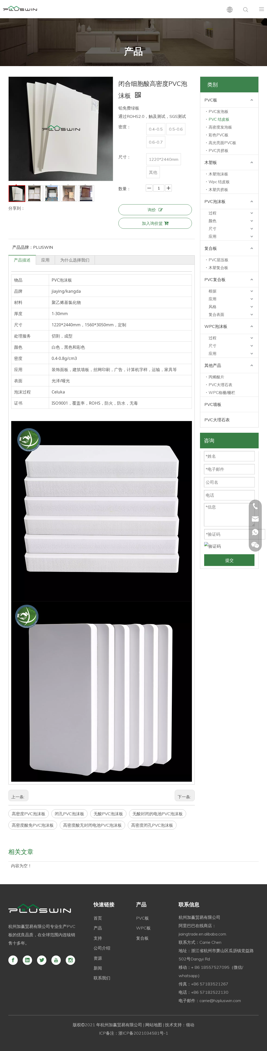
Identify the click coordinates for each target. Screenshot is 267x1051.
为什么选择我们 (74, 260)
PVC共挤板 (218, 150)
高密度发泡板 (220, 127)
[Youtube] (56, 960)
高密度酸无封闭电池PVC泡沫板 (92, 825)
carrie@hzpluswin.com (220, 1000)
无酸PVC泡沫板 (108, 813)
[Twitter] (41, 960)
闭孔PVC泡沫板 (69, 813)
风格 (212, 306)
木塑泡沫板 (218, 173)
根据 (212, 291)
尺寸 (212, 228)
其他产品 (212, 365)
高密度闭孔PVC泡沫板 (152, 825)
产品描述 (22, 260)
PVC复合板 (215, 279)
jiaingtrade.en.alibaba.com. (203, 934)
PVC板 (210, 100)
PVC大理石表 (220, 384)
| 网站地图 (152, 1024)
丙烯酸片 (216, 376)
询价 (152, 209)
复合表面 (216, 314)
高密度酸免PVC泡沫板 (33, 825)
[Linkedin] (27, 960)
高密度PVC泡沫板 (28, 813)
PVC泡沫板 (215, 201)
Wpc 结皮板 (219, 181)
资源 (98, 958)
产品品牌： (22, 247)
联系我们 (102, 977)
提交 (229, 560)
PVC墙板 (212, 404)
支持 (98, 938)
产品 (98, 928)
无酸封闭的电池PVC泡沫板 (157, 813)
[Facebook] (13, 960)
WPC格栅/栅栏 (222, 392)
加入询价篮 (152, 223)
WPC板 (143, 928)
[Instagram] (70, 960)
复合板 (210, 248)
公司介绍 (102, 948)
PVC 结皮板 (219, 119)
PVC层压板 (218, 259)
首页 (98, 918)
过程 (212, 213)
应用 (45, 260)
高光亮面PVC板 (222, 142)
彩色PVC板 (218, 134)
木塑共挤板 (218, 189)
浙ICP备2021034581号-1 (143, 1033)
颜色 (212, 220)
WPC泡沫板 (215, 326)
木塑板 (210, 162)
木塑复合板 (218, 267)
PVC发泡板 (218, 111)
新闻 (98, 968)
